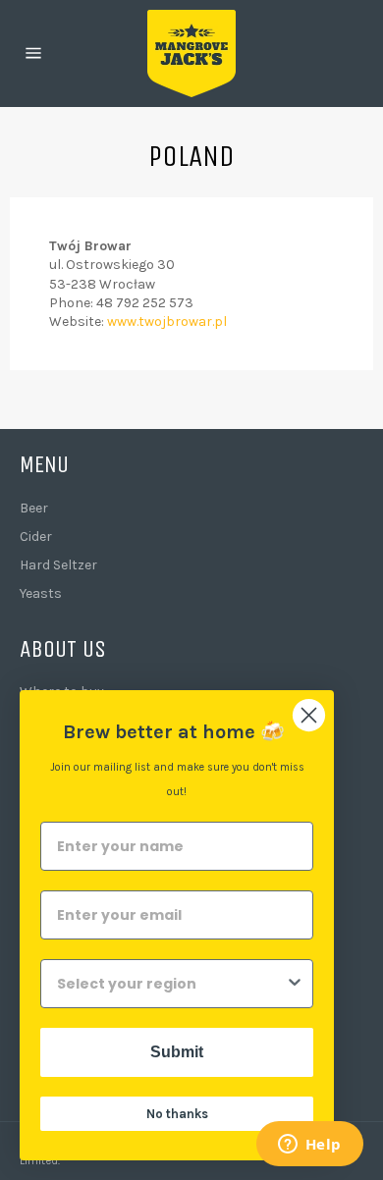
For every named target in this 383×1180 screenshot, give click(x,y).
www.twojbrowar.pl (167, 321)
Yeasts (41, 593)
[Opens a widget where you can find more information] (309, 1145)
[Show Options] (294, 983)
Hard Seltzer (58, 565)
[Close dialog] (309, 715)
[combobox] (171, 983)
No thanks (177, 1113)
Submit (176, 1052)
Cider (36, 536)
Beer (34, 508)
